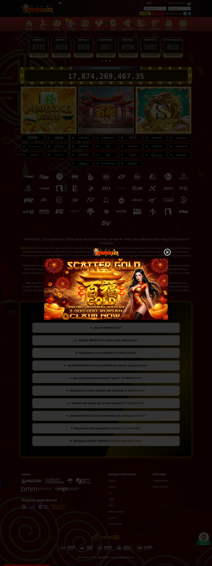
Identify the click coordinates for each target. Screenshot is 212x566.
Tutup (167, 252)
